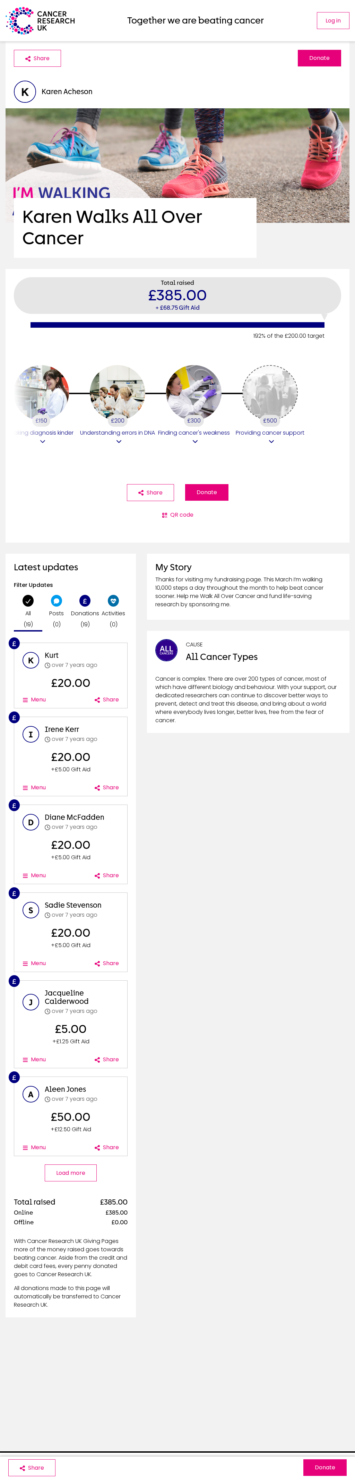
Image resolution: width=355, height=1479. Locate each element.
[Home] (40, 21)
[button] (41, 405)
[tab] (28, 613)
